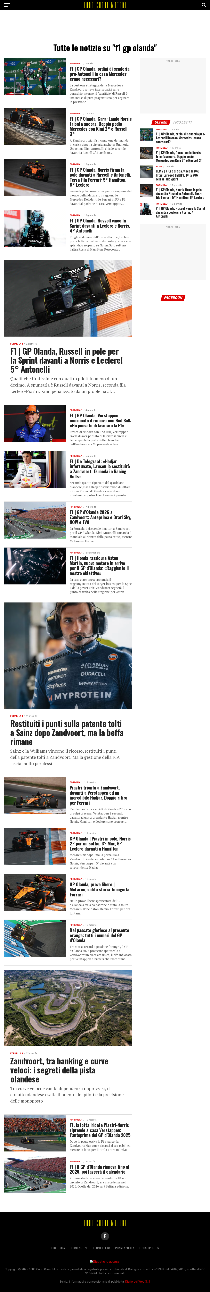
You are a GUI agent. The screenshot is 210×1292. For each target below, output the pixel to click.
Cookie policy (101, 1248)
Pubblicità (58, 1248)
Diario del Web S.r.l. (137, 1281)
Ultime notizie (79, 1248)
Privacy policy (124, 1248)
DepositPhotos (149, 1248)
